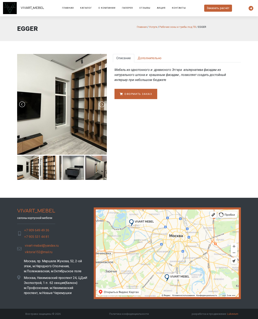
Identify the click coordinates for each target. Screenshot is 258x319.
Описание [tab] (123, 58)
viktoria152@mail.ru (38, 252)
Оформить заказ (137, 93)
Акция (161, 8)
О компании (107, 8)
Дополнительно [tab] (149, 58)
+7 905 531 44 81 (36, 237)
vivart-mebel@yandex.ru (42, 246)
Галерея (127, 8)
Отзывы (144, 8)
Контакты (179, 8)
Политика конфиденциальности (129, 313)
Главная (68, 8)
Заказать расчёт (218, 8)
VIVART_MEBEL (32, 7)
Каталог (86, 8)
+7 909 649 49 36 (36, 230)
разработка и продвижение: (215, 313)
